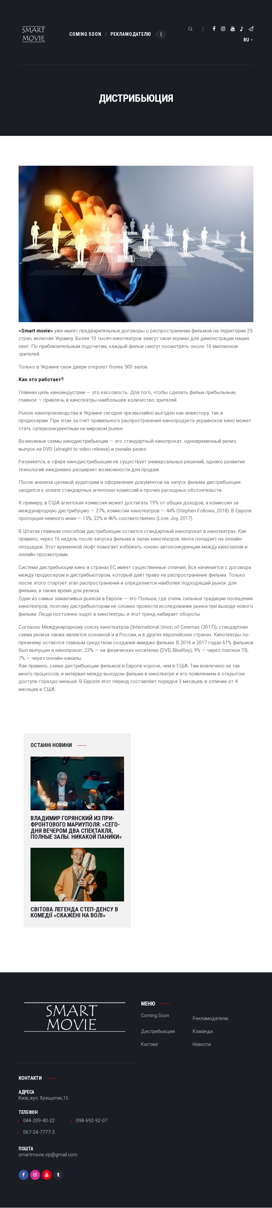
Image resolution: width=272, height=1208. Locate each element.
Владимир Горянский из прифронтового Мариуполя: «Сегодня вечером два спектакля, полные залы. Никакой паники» (76, 827)
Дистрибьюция (158, 1031)
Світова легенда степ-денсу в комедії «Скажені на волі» (74, 912)
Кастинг (150, 1044)
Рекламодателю (211, 1018)
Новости (202, 1044)
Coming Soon (155, 1015)
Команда (203, 1031)
